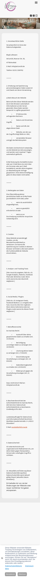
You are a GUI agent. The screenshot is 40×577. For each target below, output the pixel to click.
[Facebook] (31, 16)
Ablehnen (22, 574)
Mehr (7, 569)
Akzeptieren (10, 574)
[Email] (36, 16)
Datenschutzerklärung (13, 566)
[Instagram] (34, 16)
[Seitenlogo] (11, 7)
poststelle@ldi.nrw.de (19, 427)
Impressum (29, 566)
